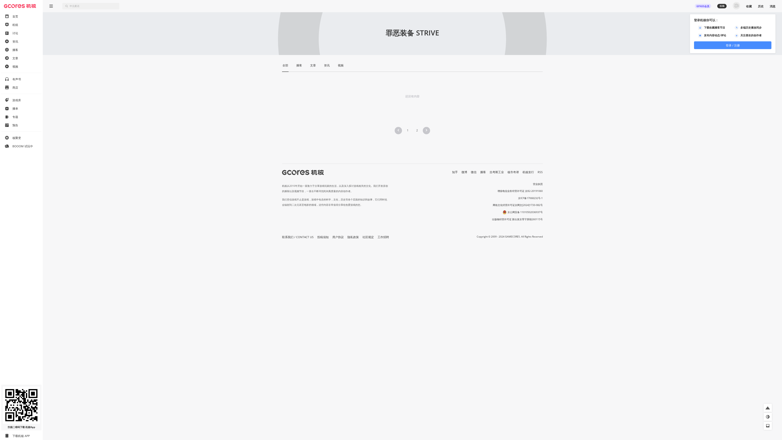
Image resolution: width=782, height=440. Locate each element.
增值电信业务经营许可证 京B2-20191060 (520, 191)
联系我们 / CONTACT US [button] (298, 237)
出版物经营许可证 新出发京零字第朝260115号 (517, 219)
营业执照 (538, 184)
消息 (772, 6)
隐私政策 (353, 237)
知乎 (455, 172)
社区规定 (368, 237)
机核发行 (528, 172)
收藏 (749, 6)
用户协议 (338, 237)
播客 (483, 172)
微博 (464, 172)
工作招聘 (383, 237)
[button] (398, 130)
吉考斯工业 (497, 172)
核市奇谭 (513, 172)
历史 (761, 6)
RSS (540, 172)
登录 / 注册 (733, 45)
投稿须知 (323, 237)
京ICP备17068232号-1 (530, 198)
